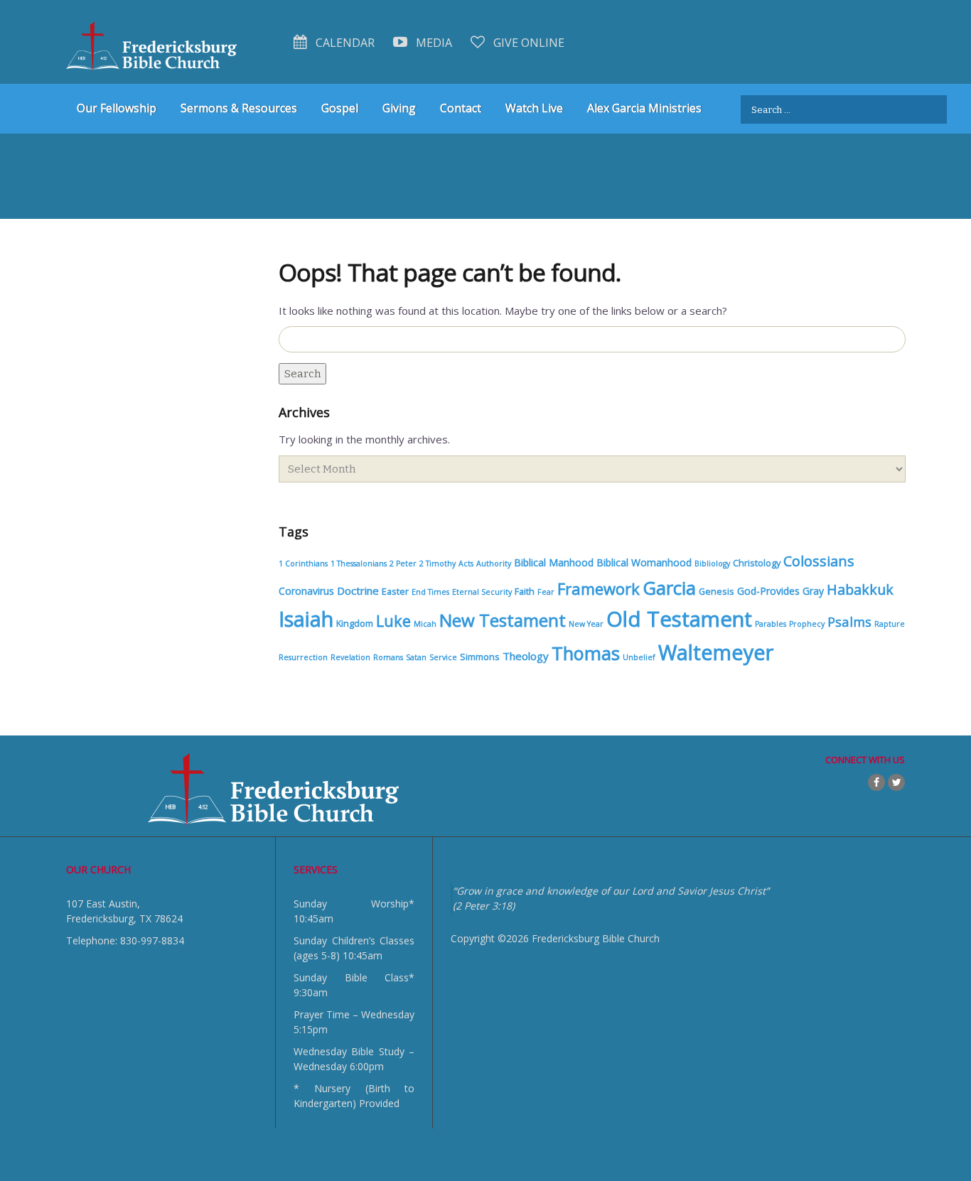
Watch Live (534, 108)
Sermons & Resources (239, 108)
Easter (395, 592)
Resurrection (303, 657)
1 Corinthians (303, 563)
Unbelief (639, 657)
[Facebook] (876, 782)
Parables (770, 624)
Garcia (669, 588)
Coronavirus (306, 591)
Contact (460, 108)
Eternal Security (482, 592)
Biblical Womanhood (644, 562)
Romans (388, 657)
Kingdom (354, 624)
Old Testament (679, 619)
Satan (416, 657)
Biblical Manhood (554, 562)
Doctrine (358, 590)
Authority (493, 563)
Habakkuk (860, 589)
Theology (526, 656)
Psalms (849, 621)
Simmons (480, 657)
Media (432, 42)
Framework (598, 588)
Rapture (889, 624)
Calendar (344, 42)
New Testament (502, 620)
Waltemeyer (715, 652)
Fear (545, 592)
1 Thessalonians (359, 563)
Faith (525, 592)
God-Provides (768, 591)
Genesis (716, 592)
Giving (399, 108)
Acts (465, 563)
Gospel (339, 108)
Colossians (818, 561)
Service (443, 657)
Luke (393, 620)
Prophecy (807, 624)
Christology (756, 563)
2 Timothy (437, 563)
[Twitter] (896, 782)
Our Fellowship (116, 108)
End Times (430, 592)
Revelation (350, 657)
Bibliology (712, 563)
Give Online (527, 42)
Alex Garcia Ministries (644, 108)
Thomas (586, 653)
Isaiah (306, 618)
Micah (425, 624)
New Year (586, 624)
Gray (813, 591)
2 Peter (403, 563)
